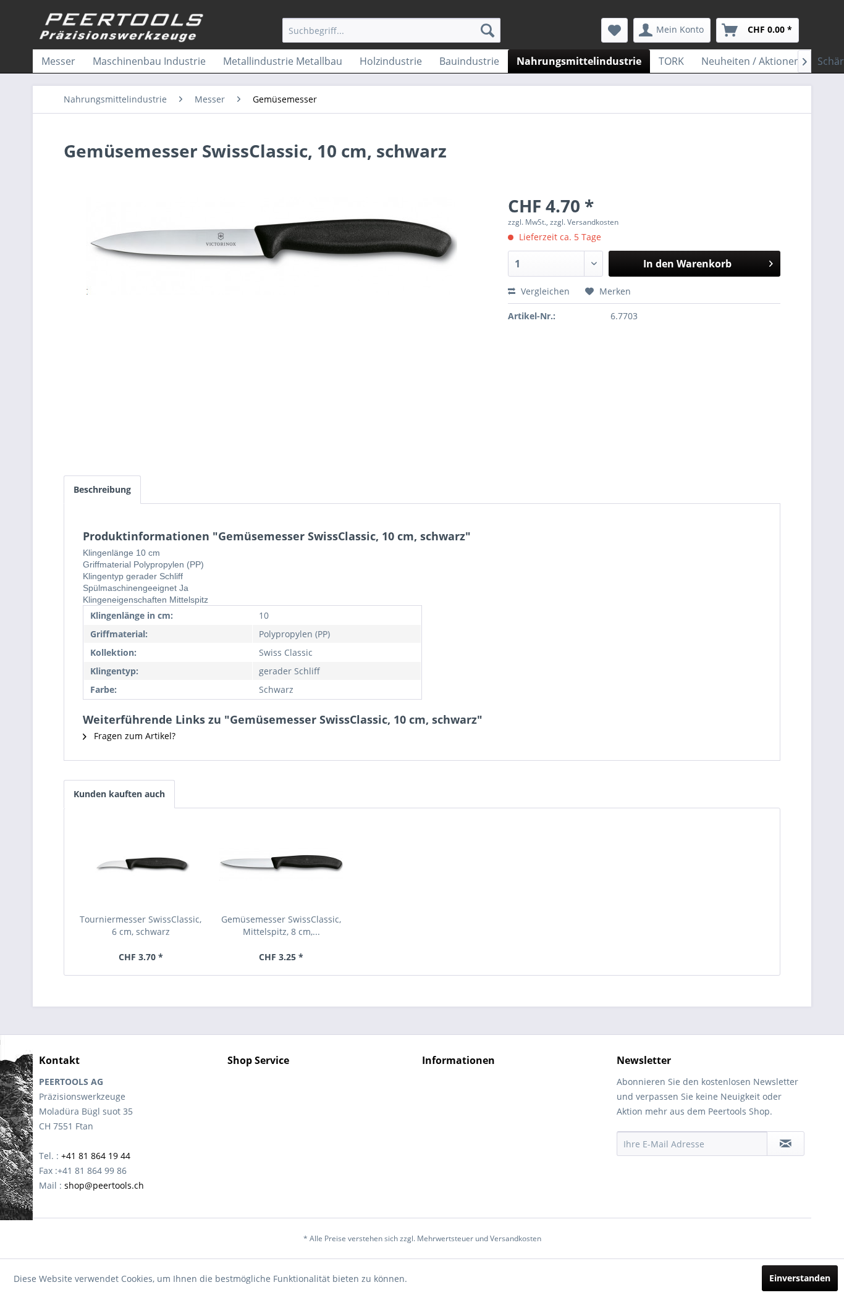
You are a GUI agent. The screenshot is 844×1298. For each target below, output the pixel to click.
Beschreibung (102, 489)
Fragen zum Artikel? (133, 736)
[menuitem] (391, 30)
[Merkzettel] (614, 30)
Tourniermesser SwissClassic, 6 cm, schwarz (140, 925)
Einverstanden (799, 1278)
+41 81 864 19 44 (95, 1156)
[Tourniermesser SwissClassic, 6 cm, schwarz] (141, 864)
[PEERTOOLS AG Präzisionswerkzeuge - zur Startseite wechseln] (122, 27)
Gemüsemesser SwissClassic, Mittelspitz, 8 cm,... (281, 925)
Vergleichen (544, 291)
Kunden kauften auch (119, 794)
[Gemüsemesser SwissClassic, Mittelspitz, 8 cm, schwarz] (281, 864)
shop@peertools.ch (104, 1185)
